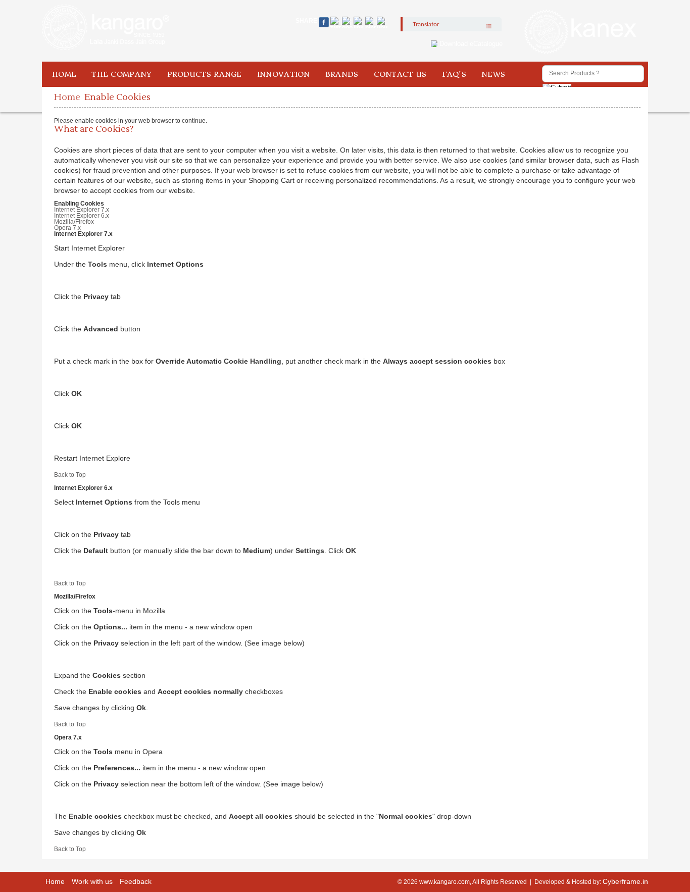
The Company (121, 74)
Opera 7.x (67, 227)
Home (64, 74)
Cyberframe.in (625, 881)
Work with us (92, 881)
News (493, 74)
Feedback (136, 881)
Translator (426, 24)
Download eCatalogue (471, 43)
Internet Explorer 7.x (81, 209)
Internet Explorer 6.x (81, 215)
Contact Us (400, 74)
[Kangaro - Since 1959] (105, 28)
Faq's (454, 74)
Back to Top (70, 474)
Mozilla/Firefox (74, 221)
